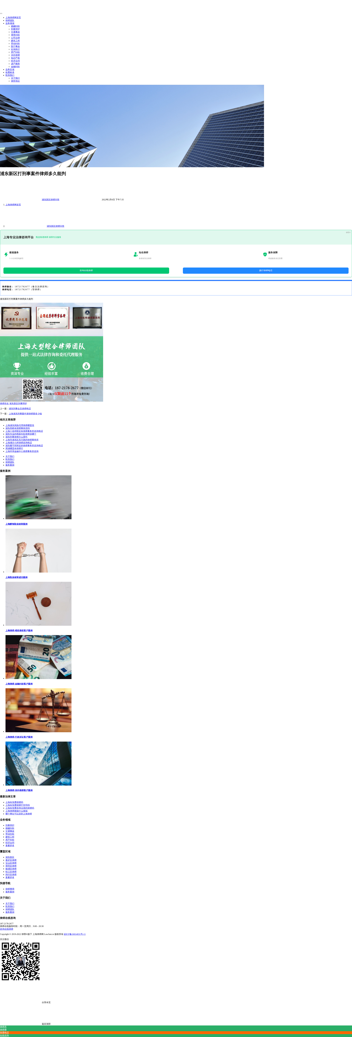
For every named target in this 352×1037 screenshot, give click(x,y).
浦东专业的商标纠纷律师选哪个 (21, 434)
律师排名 (4, 403)
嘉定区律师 (11, 860)
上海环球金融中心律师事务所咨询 (22, 451)
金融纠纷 (15, 66)
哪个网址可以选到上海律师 (19, 814)
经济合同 (15, 61)
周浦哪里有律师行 (14, 448)
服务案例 (10, 465)
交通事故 (15, 32)
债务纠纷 (15, 35)
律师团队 (10, 20)
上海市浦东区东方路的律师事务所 (22, 440)
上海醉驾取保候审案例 (17, 524)
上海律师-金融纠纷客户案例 (19, 684)
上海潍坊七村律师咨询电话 (19, 442)
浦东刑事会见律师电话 (20, 408)
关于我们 (15, 78)
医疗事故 (15, 46)
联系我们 (10, 75)
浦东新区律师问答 (50, 199)
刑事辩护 (15, 29)
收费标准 (10, 72)
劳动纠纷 (15, 43)
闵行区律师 (11, 874)
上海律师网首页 (13, 17)
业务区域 (10, 69)
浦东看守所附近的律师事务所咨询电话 (24, 445)
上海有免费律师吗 (14, 802)
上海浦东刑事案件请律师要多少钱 (25, 413)
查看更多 (10, 845)
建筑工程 (15, 40)
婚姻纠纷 (15, 26)
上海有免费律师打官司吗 (18, 805)
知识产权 (15, 58)
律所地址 (15, 81)
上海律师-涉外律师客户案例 (19, 790)
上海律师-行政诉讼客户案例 (19, 737)
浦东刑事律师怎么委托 (17, 437)
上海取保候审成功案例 (17, 577)
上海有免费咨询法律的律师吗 (20, 808)
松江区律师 (11, 871)
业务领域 (10, 23)
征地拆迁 (15, 49)
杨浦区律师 (11, 869)
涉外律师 (15, 55)
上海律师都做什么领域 (17, 811)
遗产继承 (15, 64)
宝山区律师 (11, 863)
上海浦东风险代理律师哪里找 (20, 425)
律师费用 (10, 889)
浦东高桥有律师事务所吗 (18, 428)
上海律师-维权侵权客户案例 (19, 630)
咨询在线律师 (6, 929)
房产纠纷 (15, 52)
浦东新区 (10, 857)
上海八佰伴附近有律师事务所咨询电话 (24, 431)
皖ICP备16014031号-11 (75, 934)
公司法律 (15, 38)
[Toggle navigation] (1, 13)
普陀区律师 (11, 866)
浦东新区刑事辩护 (18, 403)
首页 (13, 204)
